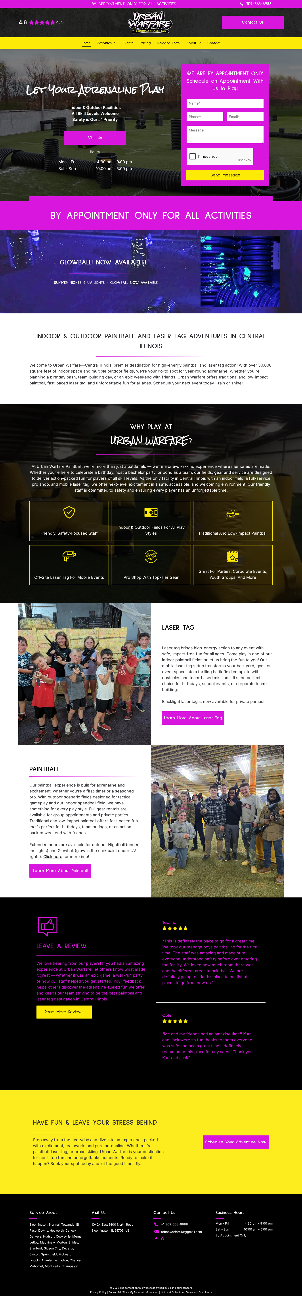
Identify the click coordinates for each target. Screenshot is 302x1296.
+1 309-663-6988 (174, 1224)
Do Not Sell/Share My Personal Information (134, 1292)
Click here (52, 856)
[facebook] (156, 1239)
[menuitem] (86, 43)
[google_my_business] (162, 1239)
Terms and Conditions (199, 1292)
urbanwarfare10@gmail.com (181, 1232)
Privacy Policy (98, 1292)
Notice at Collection (172, 1292)
